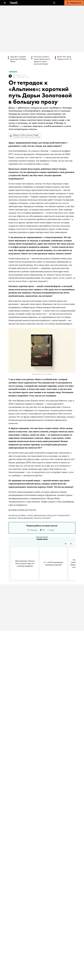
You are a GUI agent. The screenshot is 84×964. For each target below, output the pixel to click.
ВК (44, 530)
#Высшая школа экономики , (46, 515)
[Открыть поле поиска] (54, 2)
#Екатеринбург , (65, 515)
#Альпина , (13, 518)
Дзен (52, 530)
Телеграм (33, 530)
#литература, (13, 515)
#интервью (22, 515)
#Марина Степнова (42, 518)
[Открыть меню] (4, 2)
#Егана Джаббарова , (26, 518)
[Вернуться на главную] (13, 2)
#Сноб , (30, 515)
